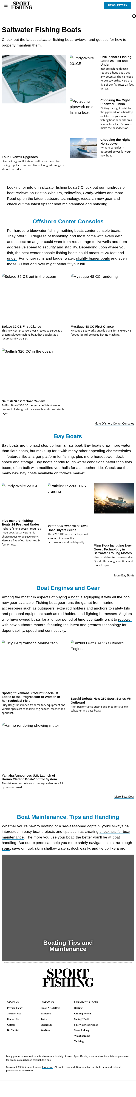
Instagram (46, 1024)
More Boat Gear (124, 796)
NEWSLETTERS (117, 5)
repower (125, 619)
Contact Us (13, 1019)
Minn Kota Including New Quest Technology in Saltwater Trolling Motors (113, 549)
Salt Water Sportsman (86, 1024)
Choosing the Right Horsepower (115, 141)
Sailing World (81, 1019)
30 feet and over (31, 264)
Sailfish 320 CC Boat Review (23, 401)
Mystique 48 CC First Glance (92, 326)
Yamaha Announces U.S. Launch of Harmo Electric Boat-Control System (29, 777)
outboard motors (31, 625)
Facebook (46, 1013)
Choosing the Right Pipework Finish (115, 102)
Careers (11, 1024)
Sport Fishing (81, 1030)
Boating (78, 1008)
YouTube (45, 1030)
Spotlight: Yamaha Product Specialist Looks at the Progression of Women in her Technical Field (31, 697)
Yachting (79, 1041)
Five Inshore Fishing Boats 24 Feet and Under (115, 60)
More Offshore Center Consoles (114, 423)
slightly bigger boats (93, 258)
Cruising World (82, 1013)
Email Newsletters (50, 1008)
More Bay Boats (124, 575)
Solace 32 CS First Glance (21, 326)
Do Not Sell (13, 1030)
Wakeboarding (82, 1036)
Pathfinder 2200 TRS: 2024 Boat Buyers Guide (68, 528)
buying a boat (67, 597)
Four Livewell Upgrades (20, 157)
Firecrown (47, 1067)
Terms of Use (14, 1013)
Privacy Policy (14, 1008)
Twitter (45, 1019)
